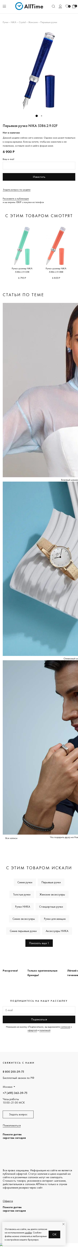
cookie (28, 1232)
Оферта (8, 1201)
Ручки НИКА (22, 907)
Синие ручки (24, 882)
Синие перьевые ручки (23, 931)
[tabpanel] (39, 70)
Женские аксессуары (52, 894)
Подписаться (39, 1019)
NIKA (13, 22)
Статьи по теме (23, 294)
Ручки (5, 22)
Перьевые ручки (48, 22)
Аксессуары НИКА (57, 931)
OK (54, 1234)
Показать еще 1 (39, 943)
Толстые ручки (21, 894)
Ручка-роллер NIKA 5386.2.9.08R (56, 270)
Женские (33, 22)
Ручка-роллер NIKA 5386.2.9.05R (22, 270)
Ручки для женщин (55, 919)
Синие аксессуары (24, 919)
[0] (67, 6)
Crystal (22, 22)
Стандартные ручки (51, 907)
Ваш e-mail (8, 159)
